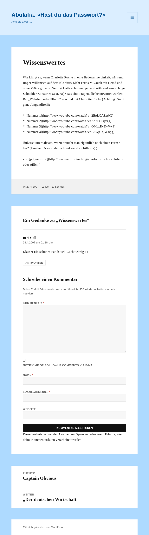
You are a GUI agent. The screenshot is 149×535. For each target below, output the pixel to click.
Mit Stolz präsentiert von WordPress (43, 527)
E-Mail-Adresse (36, 392)
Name (28, 374)
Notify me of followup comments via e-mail (59, 365)
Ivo (47, 186)
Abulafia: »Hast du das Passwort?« (58, 15)
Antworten (34, 262)
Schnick (59, 186)
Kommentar (33, 303)
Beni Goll (29, 238)
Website (29, 409)
